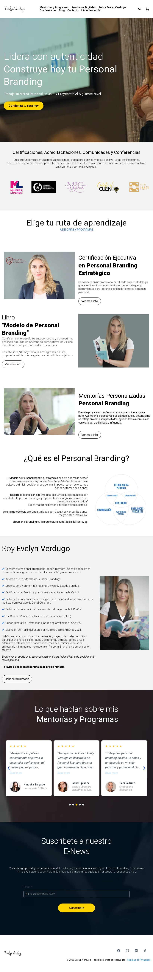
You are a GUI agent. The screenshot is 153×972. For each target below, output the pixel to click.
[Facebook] (118, 950)
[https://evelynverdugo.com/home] (15, 9)
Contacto (72, 10)
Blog (62, 10)
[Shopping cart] (147, 9)
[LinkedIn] (136, 950)
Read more (16, 773)
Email (28, 886)
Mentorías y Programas (54, 7)
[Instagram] (127, 950)
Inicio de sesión (91, 10)
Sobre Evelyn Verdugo (112, 7)
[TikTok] (144, 950)
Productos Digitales (83, 7)
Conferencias (48, 10)
